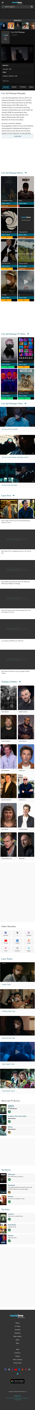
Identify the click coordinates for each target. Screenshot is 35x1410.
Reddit (28, 943)
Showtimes (18, 1333)
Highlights (17, 20)
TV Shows (17, 1326)
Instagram (29, 935)
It (19, 295)
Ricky (20, 200)
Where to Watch (6, 203)
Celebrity (14, 35)
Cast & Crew (5, 206)
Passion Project (23, 263)
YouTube (6, 943)
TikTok (5, 950)
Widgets (29, 950)
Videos (17, 1339)
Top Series (5, 1209)
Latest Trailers (7, 958)
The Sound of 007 (7, 232)
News (17, 1343)
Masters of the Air (24, 393)
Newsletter (17, 950)
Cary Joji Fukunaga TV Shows (13, 333)
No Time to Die (6, 263)
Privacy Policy (17, 1363)
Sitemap (17, 1356)
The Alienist (5, 393)
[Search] (32, 7)
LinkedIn (17, 943)
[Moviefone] (17, 2)
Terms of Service (17, 1359)
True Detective (6, 361)
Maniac (21, 361)
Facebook (5, 935)
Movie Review (11, 1118)
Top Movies (6, 1169)
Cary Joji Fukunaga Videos (12, 403)
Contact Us (17, 1353)
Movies (18, 1323)
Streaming (17, 1329)
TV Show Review (12, 1108)
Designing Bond (23, 232)
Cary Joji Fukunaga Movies (12, 172)
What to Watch (18, 1336)
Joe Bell (4, 295)
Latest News (6, 495)
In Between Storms (7, 200)
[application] (17, 53)
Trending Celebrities (9, 681)
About (17, 1349)
